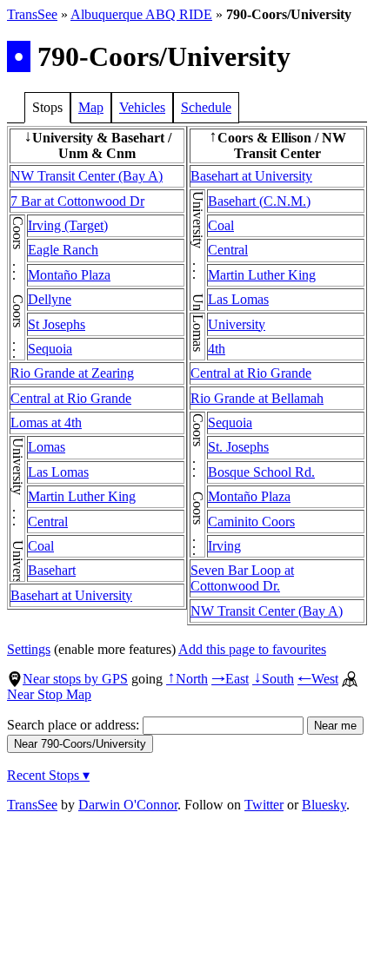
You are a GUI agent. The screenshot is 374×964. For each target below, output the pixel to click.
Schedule (206, 107)
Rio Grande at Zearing (72, 373)
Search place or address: (75, 724)
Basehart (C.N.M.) (259, 201)
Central (48, 521)
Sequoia (50, 348)
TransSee (32, 14)
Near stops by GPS (75, 678)
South (273, 678)
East (230, 678)
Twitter (264, 804)
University (236, 324)
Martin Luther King (82, 496)
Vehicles (142, 107)
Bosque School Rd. (261, 472)
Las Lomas (58, 472)
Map (91, 107)
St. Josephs (238, 446)
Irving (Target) (68, 225)
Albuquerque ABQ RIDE (141, 14)
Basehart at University (71, 595)
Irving (224, 545)
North (187, 678)
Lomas (46, 446)
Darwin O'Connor (127, 804)
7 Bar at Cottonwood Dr (77, 201)
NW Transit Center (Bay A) (86, 175)
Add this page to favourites (252, 649)
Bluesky (324, 804)
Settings (28, 649)
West (317, 678)
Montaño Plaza (69, 274)
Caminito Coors (251, 521)
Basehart (52, 570)
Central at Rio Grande (70, 398)
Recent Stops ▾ (48, 775)
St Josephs (56, 324)
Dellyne (49, 299)
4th (216, 348)
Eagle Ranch (63, 249)
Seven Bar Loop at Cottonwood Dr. (242, 578)
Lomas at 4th (46, 422)
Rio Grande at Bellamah (257, 398)
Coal (41, 545)
